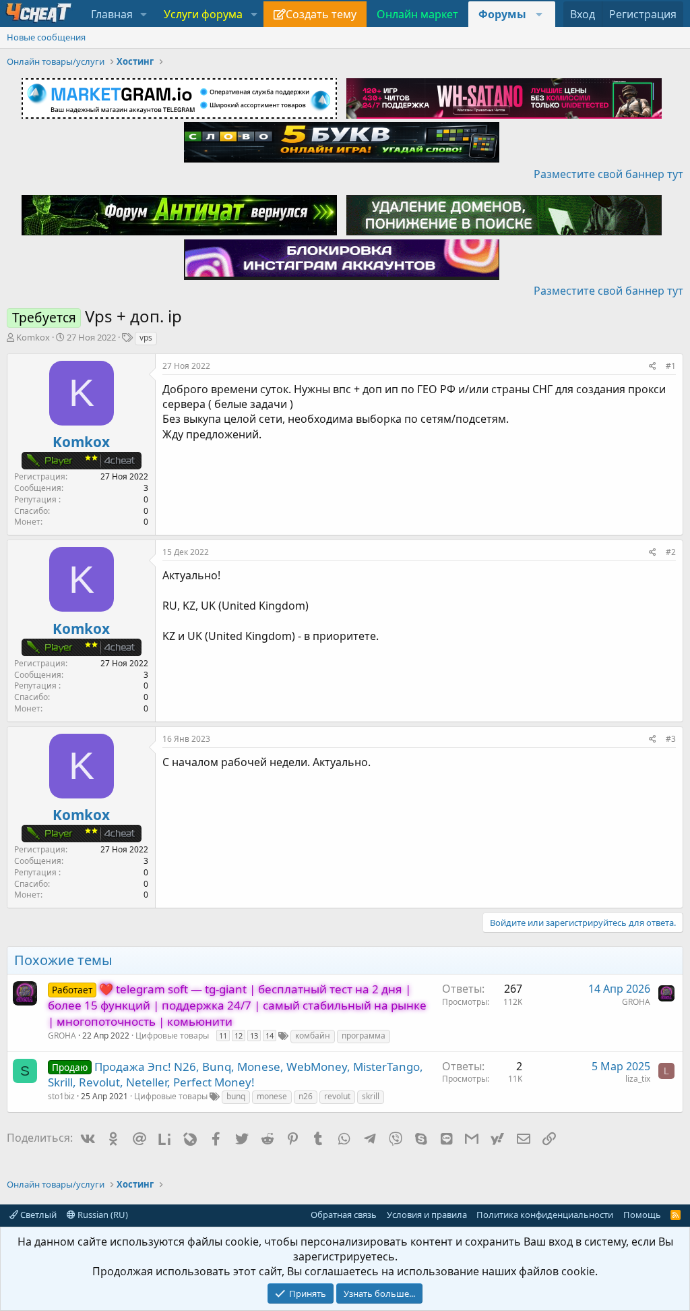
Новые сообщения (46, 37)
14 (269, 1035)
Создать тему (321, 14)
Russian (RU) (101, 1214)
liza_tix (637, 1078)
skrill (370, 1096)
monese (272, 1096)
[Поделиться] (652, 366)
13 (254, 1035)
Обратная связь (344, 1214)
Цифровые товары (172, 1035)
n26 (306, 1096)
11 (223, 1035)
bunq (235, 1096)
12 (238, 1035)
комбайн (312, 1035)
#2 (671, 552)
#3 (671, 739)
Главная (112, 14)
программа (363, 1035)
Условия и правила (427, 1214)
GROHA (62, 1035)
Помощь (642, 1214)
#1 (671, 366)
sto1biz (61, 1096)
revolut (337, 1096)
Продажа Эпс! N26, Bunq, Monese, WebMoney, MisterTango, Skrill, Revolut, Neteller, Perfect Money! (235, 1074)
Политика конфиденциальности (544, 1214)
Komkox (33, 337)
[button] (144, 14)
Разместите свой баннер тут (608, 174)
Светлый (37, 1214)
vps (145, 337)
